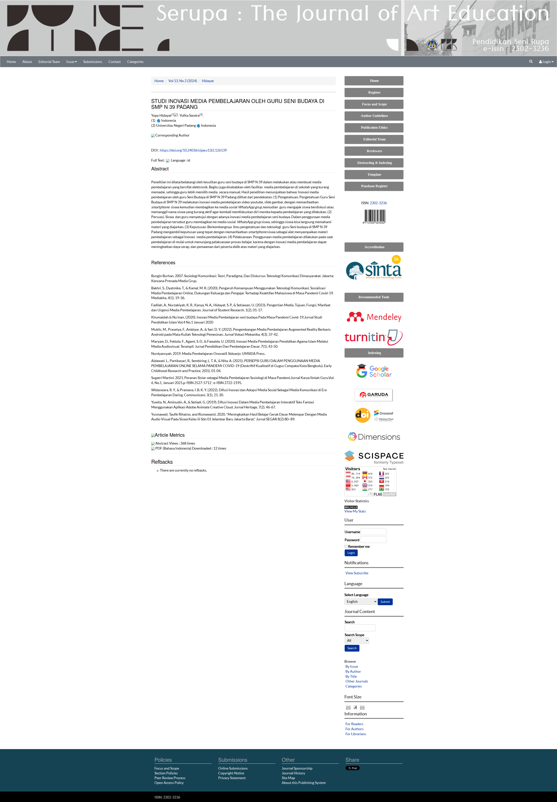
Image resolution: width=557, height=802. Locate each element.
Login (547, 62)
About (27, 62)
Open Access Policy (169, 783)
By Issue (352, 666)
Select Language (356, 595)
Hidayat (208, 81)
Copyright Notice (231, 773)
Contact (115, 62)
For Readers (354, 724)
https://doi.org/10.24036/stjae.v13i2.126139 (193, 150)
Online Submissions (233, 768)
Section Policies (166, 773)
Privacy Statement (232, 778)
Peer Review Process (169, 778)
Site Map (288, 778)
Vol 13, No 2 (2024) (182, 81)
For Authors (355, 729)
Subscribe (361, 573)
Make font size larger (362, 707)
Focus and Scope (166, 768)
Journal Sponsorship (297, 768)
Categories (135, 62)
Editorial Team (49, 62)
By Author (353, 671)
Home (11, 62)
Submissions (92, 62)
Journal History (293, 773)
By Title (351, 676)
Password (352, 540)
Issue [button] (70, 62)
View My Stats (355, 511)
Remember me (359, 546)
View (349, 573)
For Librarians (356, 734)
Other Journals (357, 681)
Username (352, 532)
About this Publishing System (304, 783)
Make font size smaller (348, 707)
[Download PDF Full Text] (167, 160)
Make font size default (355, 707)
